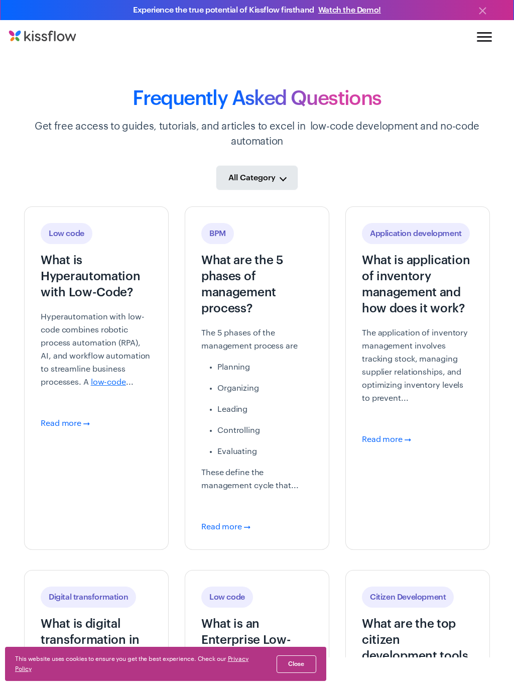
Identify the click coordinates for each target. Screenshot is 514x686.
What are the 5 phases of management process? (242, 284)
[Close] (482, 12)
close (296, 664)
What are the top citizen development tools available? (415, 648)
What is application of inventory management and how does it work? (416, 284)
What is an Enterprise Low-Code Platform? (246, 640)
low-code (108, 382)
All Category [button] (253, 178)
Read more (62, 423)
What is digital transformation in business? (90, 640)
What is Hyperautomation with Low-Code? (91, 276)
